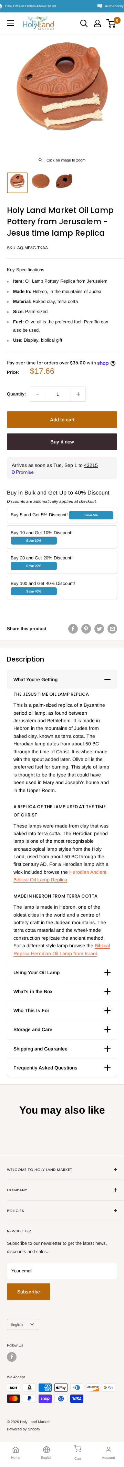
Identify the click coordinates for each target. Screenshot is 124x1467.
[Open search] (84, 23)
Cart (77, 1458)
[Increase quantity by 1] (78, 394)
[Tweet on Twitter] (99, 629)
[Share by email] (112, 629)
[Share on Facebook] (73, 629)
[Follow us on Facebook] (12, 1357)
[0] (111, 23)
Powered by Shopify (23, 1429)
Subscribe (28, 1291)
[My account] (97, 23)
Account (108, 1457)
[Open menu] (10, 23)
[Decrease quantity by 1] (37, 394)
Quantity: (16, 394)
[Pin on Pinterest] (86, 629)
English (17, 1324)
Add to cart (62, 419)
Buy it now (62, 441)
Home (15, 1457)
